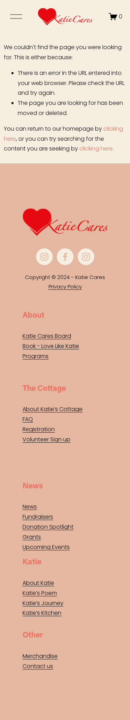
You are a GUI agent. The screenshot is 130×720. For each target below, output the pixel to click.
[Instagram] (44, 256)
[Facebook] (65, 256)
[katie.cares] (86, 256)
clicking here (96, 149)
